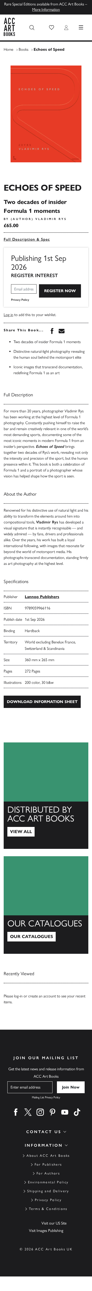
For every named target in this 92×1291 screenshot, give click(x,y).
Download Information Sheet (42, 701)
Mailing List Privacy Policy (46, 1097)
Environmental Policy (48, 1182)
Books (23, 49)
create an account (42, 996)
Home (8, 49)
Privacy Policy (20, 300)
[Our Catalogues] (46, 905)
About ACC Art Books (48, 1156)
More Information (46, 9)
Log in (8, 314)
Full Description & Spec (27, 239)
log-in (18, 996)
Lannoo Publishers (42, 596)
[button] (51, 28)
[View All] (46, 795)
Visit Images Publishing (46, 1230)
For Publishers (48, 1164)
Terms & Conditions (48, 1209)
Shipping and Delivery (48, 1191)
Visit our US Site (53, 1223)
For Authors (48, 1173)
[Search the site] (32, 28)
